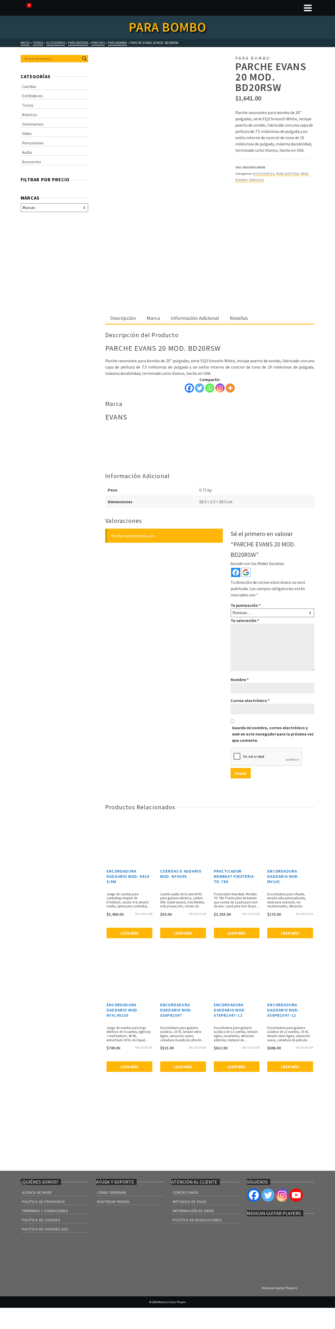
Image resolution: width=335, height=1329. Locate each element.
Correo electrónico (250, 700)
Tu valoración (245, 620)
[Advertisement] (209, 273)
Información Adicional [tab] (195, 318)
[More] (230, 388)
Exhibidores (32, 95)
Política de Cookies (41, 1220)
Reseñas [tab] (239, 318)
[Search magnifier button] (84, 58)
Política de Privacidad (43, 1201)
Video (27, 133)
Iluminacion (32, 124)
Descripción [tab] (123, 318)
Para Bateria (287, 174)
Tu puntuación (245, 605)
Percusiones (33, 142)
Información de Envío (193, 1210)
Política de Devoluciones (197, 1220)
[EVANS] (255, 207)
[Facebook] (189, 388)
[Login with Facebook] (235, 572)
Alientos (29, 114)
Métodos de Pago (190, 1201)
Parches (256, 180)
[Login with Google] (245, 572)
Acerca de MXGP (37, 1192)
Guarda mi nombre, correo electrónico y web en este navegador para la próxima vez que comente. (273, 734)
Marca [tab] (153, 318)
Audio (27, 152)
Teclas (28, 105)
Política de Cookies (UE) (45, 1229)
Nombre (240, 679)
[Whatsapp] (209, 388)
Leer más (129, 933)
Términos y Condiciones (45, 1210)
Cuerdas (29, 86)
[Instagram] (220, 388)
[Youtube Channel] (296, 1195)
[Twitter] (199, 388)
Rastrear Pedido (113, 1201)
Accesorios (264, 174)
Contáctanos (186, 1192)
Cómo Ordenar (111, 1192)
